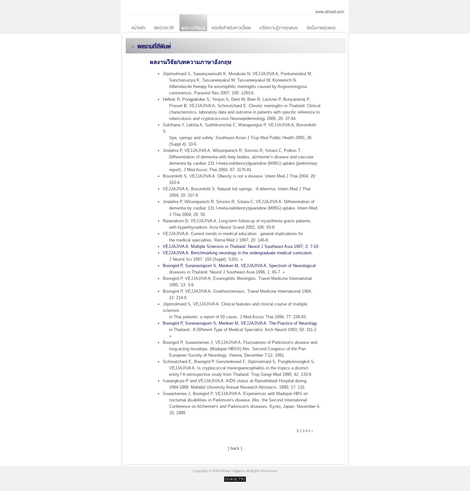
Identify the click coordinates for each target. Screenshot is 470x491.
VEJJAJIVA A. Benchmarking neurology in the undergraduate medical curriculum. (238, 256)
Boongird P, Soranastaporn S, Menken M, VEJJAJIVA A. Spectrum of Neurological (239, 268)
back (235, 448)
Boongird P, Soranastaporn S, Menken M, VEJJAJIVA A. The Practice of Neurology (240, 329)
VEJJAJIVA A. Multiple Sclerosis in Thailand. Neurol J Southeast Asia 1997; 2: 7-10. (241, 246)
